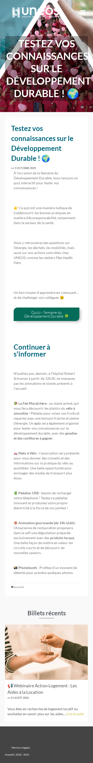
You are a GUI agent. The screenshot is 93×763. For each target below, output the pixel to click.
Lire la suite (75, 714)
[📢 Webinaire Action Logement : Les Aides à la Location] (46, 652)
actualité (19, 586)
